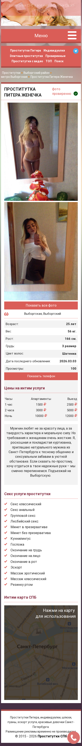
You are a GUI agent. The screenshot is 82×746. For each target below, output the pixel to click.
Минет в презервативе (29, 527)
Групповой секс (23, 516)
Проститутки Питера (25, 50)
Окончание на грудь (26, 550)
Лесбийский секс (24, 521)
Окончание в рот (24, 562)
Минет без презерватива (31, 533)
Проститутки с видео (27, 61)
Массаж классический (28, 579)
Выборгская (33, 314)
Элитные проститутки (26, 56)
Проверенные (55, 56)
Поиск (58, 61)
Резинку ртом (22, 585)
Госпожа (17, 544)
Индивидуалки (54, 50)
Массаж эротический (28, 573)
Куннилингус (21, 539)
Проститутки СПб (52, 736)
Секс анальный (22, 510)
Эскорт (16, 567)
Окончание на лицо (25, 556)
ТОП (49, 61)
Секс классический (26, 504)
